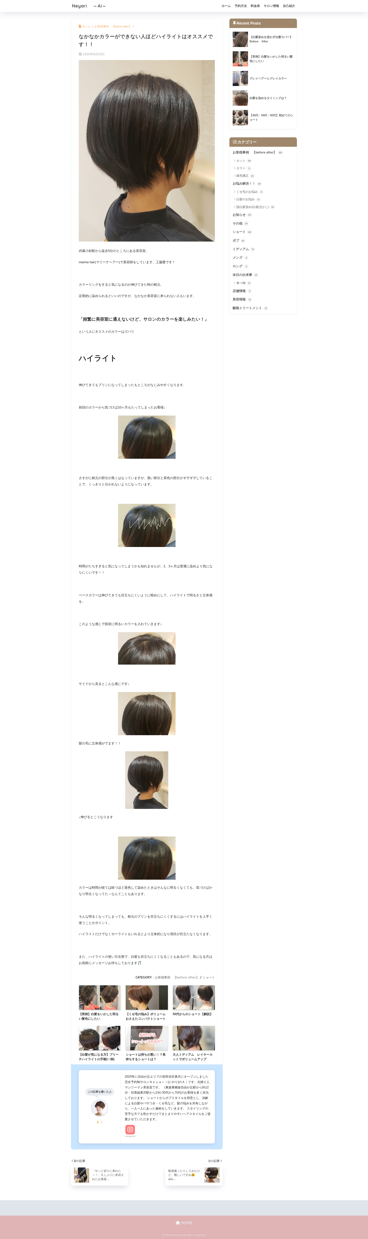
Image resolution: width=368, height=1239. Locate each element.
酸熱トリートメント (250, 308)
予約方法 (241, 5)
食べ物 (243, 283)
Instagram (130, 1136)
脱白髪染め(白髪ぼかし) (255, 207)
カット (243, 160)
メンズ (240, 257)
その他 (240, 223)
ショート (209, 977)
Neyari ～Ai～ (89, 6)
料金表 (255, 5)
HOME (186, 1222)
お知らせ (242, 215)
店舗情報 (241, 291)
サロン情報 (271, 5)
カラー (243, 168)
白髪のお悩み (248, 199)
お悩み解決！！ (247, 183)
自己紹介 (289, 5)
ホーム (226, 5)
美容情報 (242, 299)
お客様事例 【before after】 (177, 977)
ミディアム (243, 249)
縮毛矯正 (245, 175)
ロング (240, 266)
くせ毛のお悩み (249, 191)
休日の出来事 (245, 275)
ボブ (238, 240)
